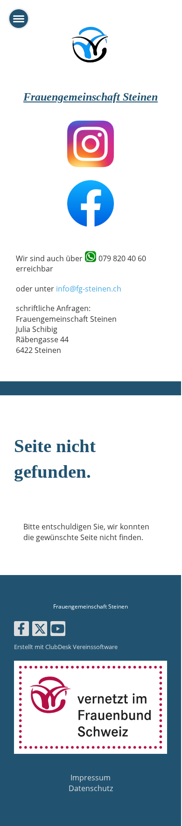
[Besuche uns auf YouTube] (57, 630)
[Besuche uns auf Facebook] (21, 630)
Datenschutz (91, 788)
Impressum (90, 777)
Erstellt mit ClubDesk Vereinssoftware (66, 647)
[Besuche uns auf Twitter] (39, 630)
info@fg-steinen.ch (88, 289)
